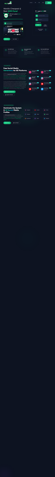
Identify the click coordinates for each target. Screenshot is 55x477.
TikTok (10, 118)
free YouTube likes (23, 76)
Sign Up (45, 30)
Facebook (11, 117)
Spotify (7, 118)
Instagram (15, 117)
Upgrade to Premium (9, 94)
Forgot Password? (45, 25)
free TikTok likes (11, 76)
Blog (43, 2)
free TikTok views (17, 76)
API (35, 2)
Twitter (4, 118)
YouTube (8, 117)
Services (31, 2)
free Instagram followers (14, 75)
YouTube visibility (6, 88)
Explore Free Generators (10, 91)
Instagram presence (6, 87)
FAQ (39, 2)
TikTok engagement (17, 87)
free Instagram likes (22, 75)
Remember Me (39, 22)
